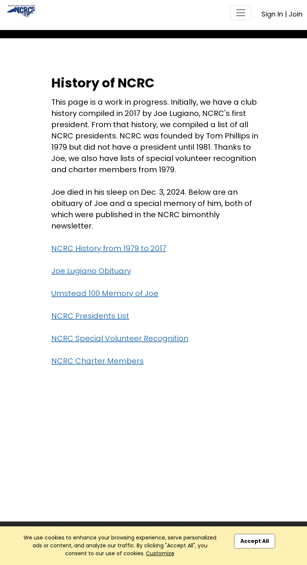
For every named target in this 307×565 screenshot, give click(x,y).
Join (296, 14)
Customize (160, 553)
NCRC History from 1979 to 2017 (108, 248)
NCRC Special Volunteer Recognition (119, 338)
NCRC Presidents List (90, 316)
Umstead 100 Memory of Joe (104, 293)
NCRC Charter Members (97, 361)
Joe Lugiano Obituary (91, 271)
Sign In (272, 14)
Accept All (254, 541)
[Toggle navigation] (240, 12)
